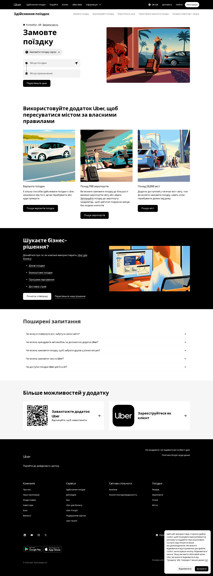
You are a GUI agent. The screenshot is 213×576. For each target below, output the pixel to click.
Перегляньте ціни (126, 14)
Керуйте (54, 4)
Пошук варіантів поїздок (40, 208)
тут (206, 560)
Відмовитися (185, 569)
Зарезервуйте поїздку (103, 14)
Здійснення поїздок (36, 4)
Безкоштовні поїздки (40, 272)
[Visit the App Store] (52, 549)
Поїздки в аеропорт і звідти (185, 14)
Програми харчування (41, 279)
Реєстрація (192, 4)
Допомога (167, 4)
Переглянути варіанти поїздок (154, 14)
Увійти (179, 4)
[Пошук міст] (164, 156)
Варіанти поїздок (34, 186)
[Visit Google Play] (33, 549)
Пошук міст (147, 208)
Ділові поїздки (37, 265)
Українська (164, 535)
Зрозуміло (202, 569)
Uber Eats (77, 4)
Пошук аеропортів (94, 215)
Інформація (92, 4)
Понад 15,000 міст (149, 186)
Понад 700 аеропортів (94, 186)
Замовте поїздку (81, 14)
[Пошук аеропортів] (106, 156)
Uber (17, 4)
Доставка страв (37, 286)
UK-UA (155, 4)
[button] (76, 63)
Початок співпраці (37, 296)
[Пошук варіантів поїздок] (49, 156)
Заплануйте (87, 198)
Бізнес (65, 4)
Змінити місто (50, 24)
